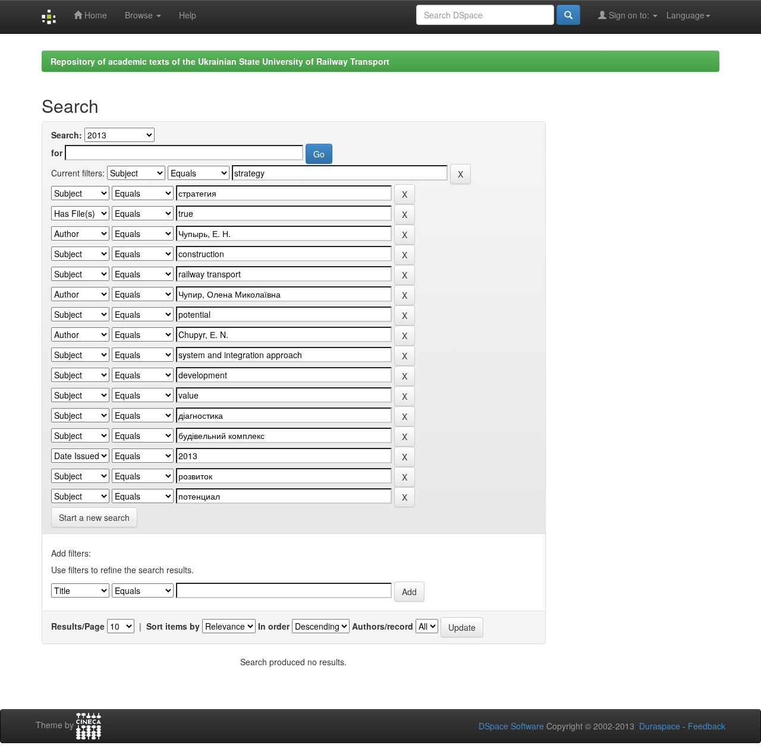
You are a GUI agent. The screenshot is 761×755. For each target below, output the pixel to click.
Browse (140, 15)
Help (187, 15)
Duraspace (659, 726)
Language (685, 15)
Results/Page (78, 626)
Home (94, 15)
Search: (66, 135)
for (56, 153)
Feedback (706, 726)
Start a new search (94, 517)
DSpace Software (511, 726)
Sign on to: (629, 15)
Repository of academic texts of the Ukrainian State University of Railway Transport (220, 61)
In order (274, 626)
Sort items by (173, 626)
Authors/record (382, 626)
